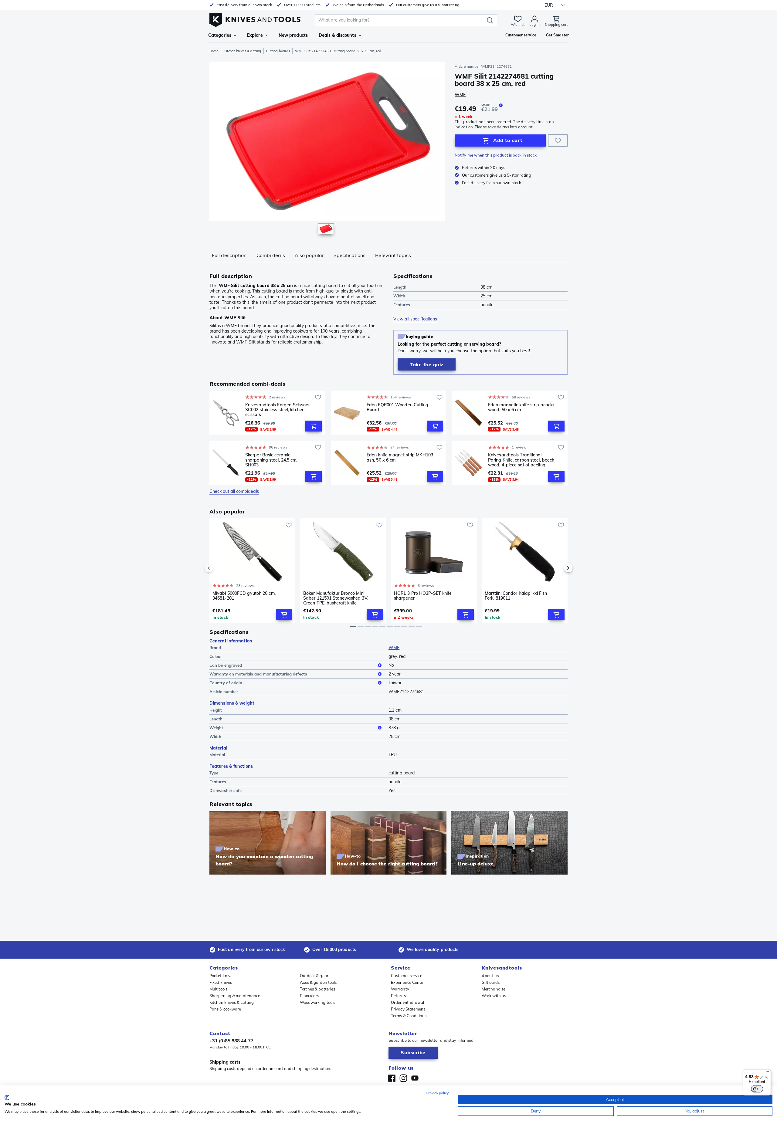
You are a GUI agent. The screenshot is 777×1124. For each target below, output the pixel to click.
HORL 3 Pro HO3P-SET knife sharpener (423, 596)
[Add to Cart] (313, 426)
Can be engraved (225, 665)
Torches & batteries (317, 989)
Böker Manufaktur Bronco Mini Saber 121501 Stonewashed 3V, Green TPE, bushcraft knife (335, 598)
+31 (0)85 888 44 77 (231, 1041)
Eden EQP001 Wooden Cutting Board (398, 407)
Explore (255, 35)
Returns (398, 995)
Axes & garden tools (318, 982)
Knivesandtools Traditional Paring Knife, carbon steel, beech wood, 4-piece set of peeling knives (521, 459)
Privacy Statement (408, 1009)
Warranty (400, 989)
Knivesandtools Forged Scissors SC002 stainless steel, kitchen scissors (277, 409)
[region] (327, 149)
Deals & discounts (337, 35)
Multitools (218, 989)
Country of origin (225, 682)
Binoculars (309, 995)
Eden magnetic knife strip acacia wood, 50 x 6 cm (521, 407)
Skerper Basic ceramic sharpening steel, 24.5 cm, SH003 (271, 459)
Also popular (309, 255)
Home (214, 51)
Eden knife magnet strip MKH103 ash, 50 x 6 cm (400, 457)
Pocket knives (221, 975)
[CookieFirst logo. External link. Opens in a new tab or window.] (7, 1097)
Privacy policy (437, 1093)
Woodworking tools (317, 1002)
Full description (229, 255)
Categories (219, 35)
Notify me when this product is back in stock (496, 155)
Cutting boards (278, 51)
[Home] (254, 18)
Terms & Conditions (408, 1015)
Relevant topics (393, 255)
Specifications (349, 255)
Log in (534, 24)
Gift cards (491, 982)
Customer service (406, 975)
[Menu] (767, 1073)
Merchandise (493, 989)
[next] (558, 568)
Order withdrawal (407, 1002)
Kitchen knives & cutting (242, 51)
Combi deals (270, 255)
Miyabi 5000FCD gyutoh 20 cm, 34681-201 (244, 596)
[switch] (757, 1088)
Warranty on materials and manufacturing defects (258, 674)
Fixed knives (220, 982)
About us (490, 975)
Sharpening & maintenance (234, 995)
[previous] (219, 568)
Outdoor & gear (314, 975)
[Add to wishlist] (558, 140)
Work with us (494, 995)
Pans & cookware (225, 1009)
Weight (216, 727)
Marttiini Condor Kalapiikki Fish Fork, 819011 (516, 596)
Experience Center (408, 982)
